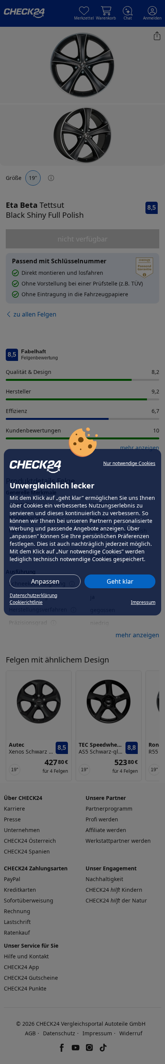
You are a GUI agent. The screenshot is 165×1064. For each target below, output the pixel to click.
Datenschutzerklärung (33, 595)
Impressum (143, 602)
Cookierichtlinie (26, 602)
